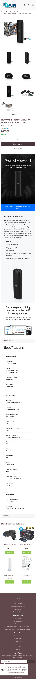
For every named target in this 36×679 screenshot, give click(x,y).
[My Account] (24, 4)
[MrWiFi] (9, 4)
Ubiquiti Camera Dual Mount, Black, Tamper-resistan (9, 546)
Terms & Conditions (20, 663)
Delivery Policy (18, 641)
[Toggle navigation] (33, 5)
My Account (18, 601)
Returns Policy (18, 644)
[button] (18, 149)
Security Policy (18, 646)
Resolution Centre (18, 612)
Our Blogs (18, 618)
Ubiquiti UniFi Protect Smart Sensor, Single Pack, (9, 575)
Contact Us (18, 624)
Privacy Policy (18, 638)
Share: (4, 128)
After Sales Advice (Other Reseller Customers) (18, 629)
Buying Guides (18, 621)
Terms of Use (18, 636)
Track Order (18, 609)
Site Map (18, 649)
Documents (6, 515)
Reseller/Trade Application (18, 606)
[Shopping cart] (28, 5)
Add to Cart (19, 144)
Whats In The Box (8, 340)
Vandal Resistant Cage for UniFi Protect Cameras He (26, 575)
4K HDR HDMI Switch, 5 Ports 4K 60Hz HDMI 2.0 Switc (26, 546)
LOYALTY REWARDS (18, 603)
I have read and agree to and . (18, 663)
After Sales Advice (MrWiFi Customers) (18, 626)
